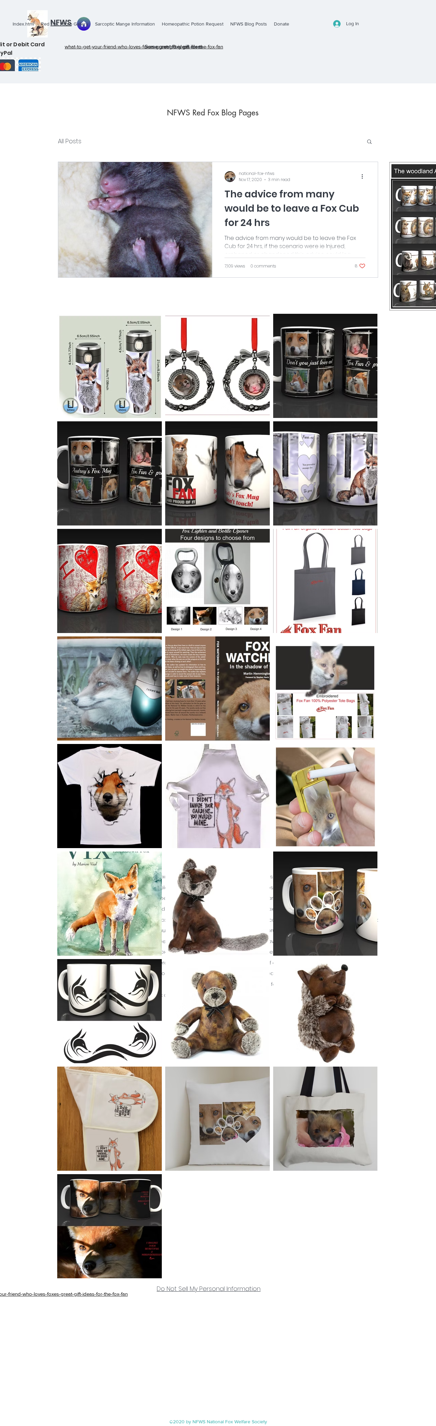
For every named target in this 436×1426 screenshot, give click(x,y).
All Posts (69, 141)
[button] (369, 142)
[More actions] (364, 177)
